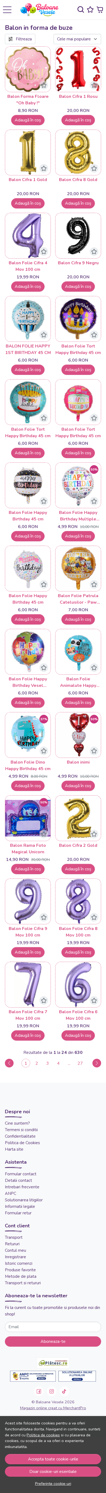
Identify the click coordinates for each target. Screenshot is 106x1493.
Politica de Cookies (22, 1143)
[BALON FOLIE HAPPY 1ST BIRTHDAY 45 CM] (28, 319)
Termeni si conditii (21, 1129)
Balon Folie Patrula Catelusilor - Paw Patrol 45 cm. (78, 599)
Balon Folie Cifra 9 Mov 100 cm (28, 932)
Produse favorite (20, 1270)
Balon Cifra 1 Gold (28, 180)
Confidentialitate (20, 1136)
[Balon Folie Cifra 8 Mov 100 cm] (78, 901)
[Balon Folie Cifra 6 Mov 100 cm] (78, 985)
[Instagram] (52, 1391)
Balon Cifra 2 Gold (78, 845)
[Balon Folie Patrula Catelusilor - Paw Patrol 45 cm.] (78, 568)
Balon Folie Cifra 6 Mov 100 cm (78, 1015)
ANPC (10, 1193)
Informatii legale (20, 1206)
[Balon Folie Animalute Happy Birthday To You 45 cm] (78, 652)
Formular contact (20, 1174)
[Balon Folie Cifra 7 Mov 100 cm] (28, 985)
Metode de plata (20, 1276)
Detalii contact (18, 1180)
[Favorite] (90, 9)
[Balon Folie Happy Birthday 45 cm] (28, 485)
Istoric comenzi (18, 1263)
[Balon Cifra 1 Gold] (28, 152)
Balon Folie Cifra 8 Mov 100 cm (78, 932)
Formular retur (18, 1213)
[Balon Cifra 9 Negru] (78, 236)
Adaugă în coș (28, 120)
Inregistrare (15, 1257)
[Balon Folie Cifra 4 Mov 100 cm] (28, 236)
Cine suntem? (17, 1123)
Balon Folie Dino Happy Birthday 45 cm (28, 765)
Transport (14, 1237)
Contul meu (15, 1250)
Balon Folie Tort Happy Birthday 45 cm (78, 349)
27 (80, 1063)
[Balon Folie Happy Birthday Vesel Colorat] (28, 652)
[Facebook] (39, 1391)
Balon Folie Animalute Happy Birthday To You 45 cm (78, 682)
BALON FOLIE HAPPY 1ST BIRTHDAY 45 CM (28, 349)
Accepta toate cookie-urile (53, 1459)
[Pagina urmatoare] (96, 1063)
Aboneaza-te (53, 1341)
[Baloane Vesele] (41, 10)
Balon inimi (78, 762)
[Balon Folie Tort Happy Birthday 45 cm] (78, 319)
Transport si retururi (23, 1283)
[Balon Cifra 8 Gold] (78, 152)
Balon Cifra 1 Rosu (78, 96)
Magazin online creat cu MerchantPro (53, 1408)
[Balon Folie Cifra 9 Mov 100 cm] (28, 901)
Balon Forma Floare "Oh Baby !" (28, 100)
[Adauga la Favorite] (43, 85)
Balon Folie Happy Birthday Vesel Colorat (28, 682)
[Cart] (99, 9)
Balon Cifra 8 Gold (78, 180)
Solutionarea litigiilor (24, 1200)
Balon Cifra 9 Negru (78, 263)
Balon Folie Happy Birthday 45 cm (28, 516)
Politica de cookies (43, 1435)
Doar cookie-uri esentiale (53, 1472)
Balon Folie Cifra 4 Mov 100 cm (28, 266)
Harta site (14, 1149)
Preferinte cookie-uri (53, 1483)
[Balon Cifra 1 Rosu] (78, 69)
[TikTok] (64, 1391)
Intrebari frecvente (22, 1187)
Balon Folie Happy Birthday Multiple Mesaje (78, 516)
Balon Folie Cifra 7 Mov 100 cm (28, 1015)
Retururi (12, 1244)
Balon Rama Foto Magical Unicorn (28, 848)
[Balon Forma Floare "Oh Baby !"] (28, 69)
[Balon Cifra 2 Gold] (78, 818)
